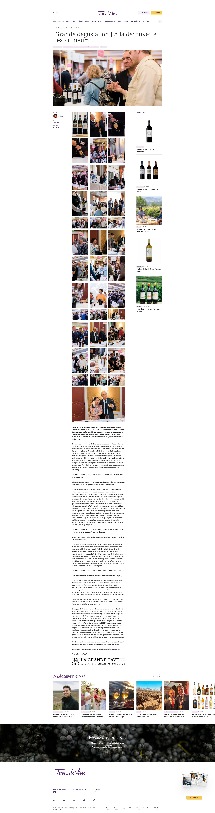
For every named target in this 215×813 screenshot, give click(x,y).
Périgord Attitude (85, 711)
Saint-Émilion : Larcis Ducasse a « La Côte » (149, 310)
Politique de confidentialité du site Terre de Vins (138, 808)
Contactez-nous (59, 789)
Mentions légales (116, 808)
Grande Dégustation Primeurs (92, 46)
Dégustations (83, 21)
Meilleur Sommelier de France (171, 711)
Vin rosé (139, 711)
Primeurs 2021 (103, 46)
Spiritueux (195, 711)
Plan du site (108, 808)
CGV (95, 792)
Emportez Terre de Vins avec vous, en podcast (147, 230)
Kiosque (97, 789)
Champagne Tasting (58, 711)
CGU (74, 792)
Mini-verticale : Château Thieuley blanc (148, 270)
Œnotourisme (97, 21)
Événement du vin (67, 46)
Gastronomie (123, 21)
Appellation (111, 711)
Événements (110, 21)
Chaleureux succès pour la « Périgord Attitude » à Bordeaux (93, 715)
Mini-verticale (140, 147)
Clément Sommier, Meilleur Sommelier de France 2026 (174, 715)
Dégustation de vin (58, 46)
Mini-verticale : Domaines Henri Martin (148, 190)
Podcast (139, 226)
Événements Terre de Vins (78, 46)
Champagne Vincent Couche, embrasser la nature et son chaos (64, 715)
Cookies (124, 808)
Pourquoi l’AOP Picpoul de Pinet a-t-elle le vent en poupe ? (121, 715)
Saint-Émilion (140, 306)
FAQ (54, 792)
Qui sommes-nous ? (80, 789)
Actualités (70, 21)
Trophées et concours (140, 21)
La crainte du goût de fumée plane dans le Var (146, 715)
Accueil (55, 27)
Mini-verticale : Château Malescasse (145, 150)
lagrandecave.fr (114, 649)
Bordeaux (139, 266)
